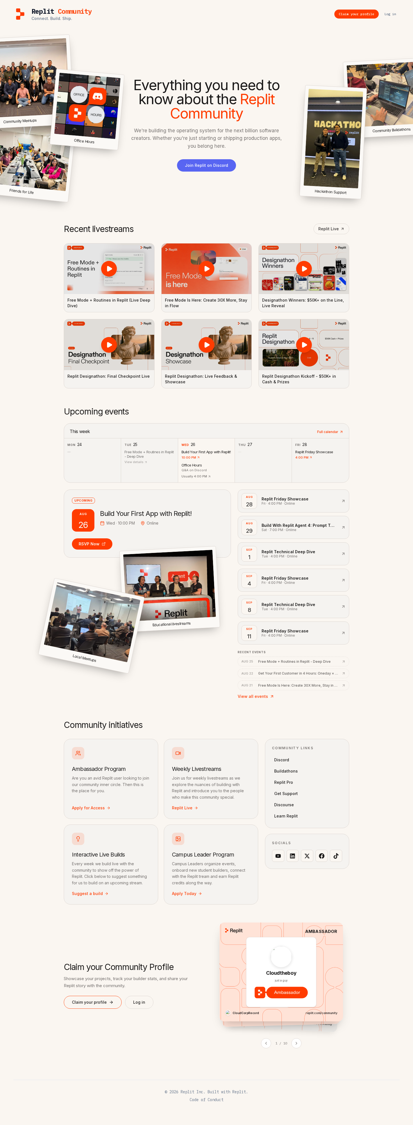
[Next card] (296, 1043)
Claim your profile (89, 1002)
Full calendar (327, 432)
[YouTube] (278, 856)
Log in (139, 1002)
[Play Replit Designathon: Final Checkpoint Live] (109, 344)
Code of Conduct (206, 1099)
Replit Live (328, 228)
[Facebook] (322, 856)
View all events (253, 696)
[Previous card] (266, 1043)
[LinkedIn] (293, 856)
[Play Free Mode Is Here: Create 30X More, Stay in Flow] (207, 268)
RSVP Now (89, 543)
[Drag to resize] (360, 198)
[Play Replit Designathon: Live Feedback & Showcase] (207, 344)
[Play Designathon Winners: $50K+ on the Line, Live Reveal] (304, 268)
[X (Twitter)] (307, 856)
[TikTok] (336, 856)
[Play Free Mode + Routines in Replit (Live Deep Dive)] (109, 268)
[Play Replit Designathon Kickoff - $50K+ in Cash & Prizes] (304, 344)
